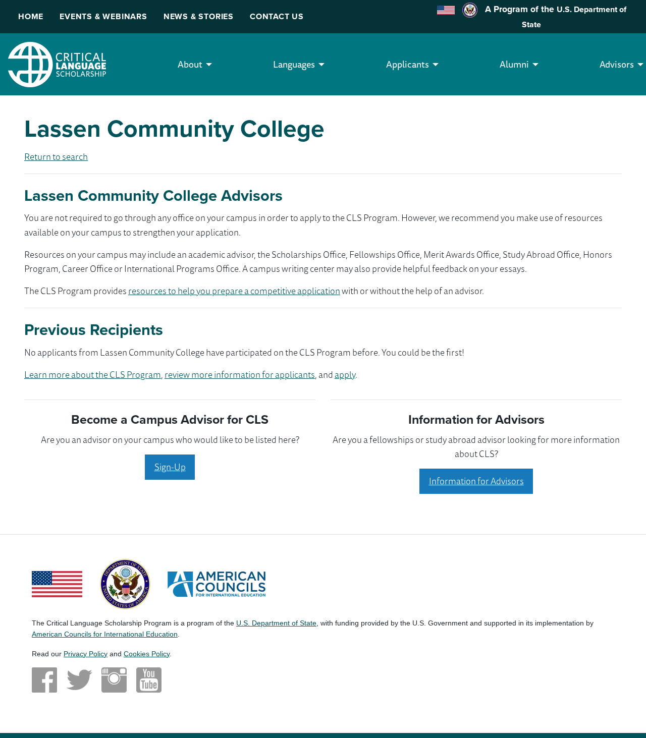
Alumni (514, 64)
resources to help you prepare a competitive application (234, 290)
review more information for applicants (240, 374)
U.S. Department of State (276, 623)
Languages (294, 64)
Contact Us (277, 16)
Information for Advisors (476, 481)
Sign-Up (170, 467)
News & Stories (199, 16)
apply (345, 374)
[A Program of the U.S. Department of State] (125, 583)
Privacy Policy (85, 654)
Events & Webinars (103, 16)
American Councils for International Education (105, 634)
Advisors (617, 64)
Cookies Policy (147, 654)
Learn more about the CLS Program (92, 374)
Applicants (407, 64)
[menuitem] (190, 64)
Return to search (56, 156)
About (190, 64)
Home (30, 16)
